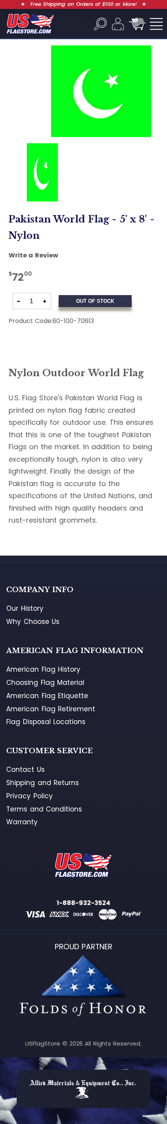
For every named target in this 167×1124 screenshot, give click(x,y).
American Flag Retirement (50, 709)
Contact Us (25, 769)
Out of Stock (95, 301)
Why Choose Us (32, 621)
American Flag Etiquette (47, 695)
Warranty (22, 822)
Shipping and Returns (42, 782)
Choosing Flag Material (45, 682)
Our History (24, 608)
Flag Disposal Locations (45, 721)
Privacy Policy (29, 796)
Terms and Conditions (44, 809)
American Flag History (43, 669)
